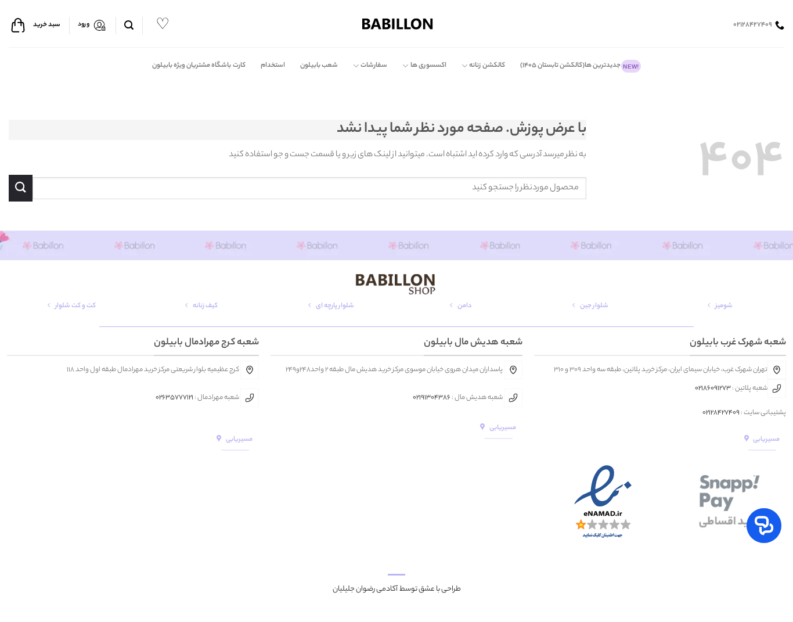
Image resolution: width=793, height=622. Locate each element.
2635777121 (176, 398)
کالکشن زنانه (486, 65)
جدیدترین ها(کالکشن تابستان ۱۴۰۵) (579, 65)
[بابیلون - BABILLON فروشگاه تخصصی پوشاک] (396, 23)
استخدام (273, 65)
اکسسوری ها (428, 65)
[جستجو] (129, 25)
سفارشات (374, 65)
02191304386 (431, 398)
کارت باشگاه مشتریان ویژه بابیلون (199, 65)
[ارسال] (21, 188)
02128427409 (721, 413)
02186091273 (713, 388)
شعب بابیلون (319, 65)
